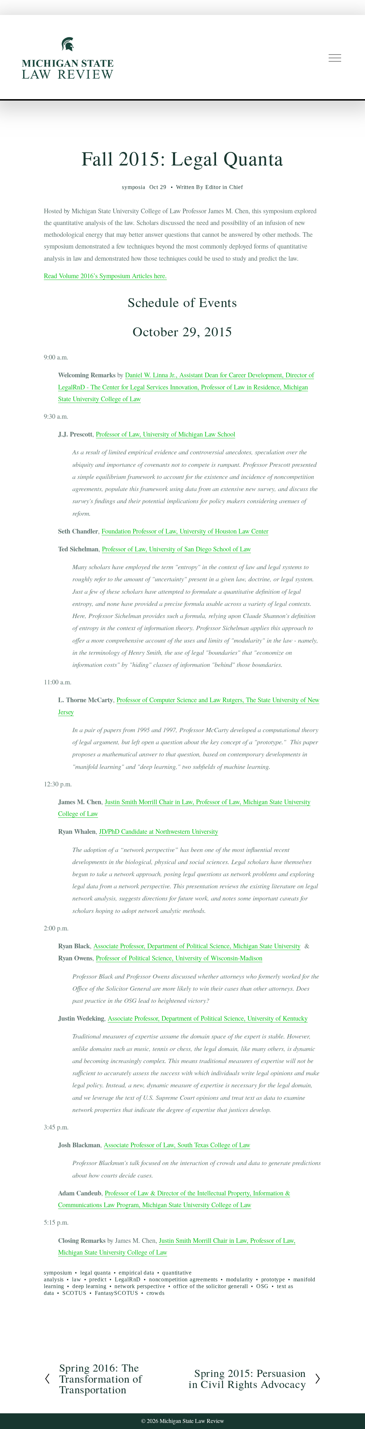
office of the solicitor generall (210, 1286)
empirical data (136, 1273)
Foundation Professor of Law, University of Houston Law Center (185, 531)
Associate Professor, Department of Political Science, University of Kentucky (208, 1018)
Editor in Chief (224, 187)
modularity (239, 1279)
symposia (133, 187)
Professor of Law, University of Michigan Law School (165, 434)
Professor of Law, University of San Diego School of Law (176, 549)
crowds (155, 1293)
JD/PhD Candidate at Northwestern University (158, 831)
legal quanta (95, 1273)
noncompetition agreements (183, 1279)
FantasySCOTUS (116, 1293)
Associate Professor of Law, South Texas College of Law (177, 1144)
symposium (58, 1273)
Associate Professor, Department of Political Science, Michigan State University (196, 945)
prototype (273, 1279)
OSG (262, 1286)
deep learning (89, 1286)
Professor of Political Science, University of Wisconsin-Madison (179, 958)
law (76, 1279)
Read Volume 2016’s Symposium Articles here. (105, 275)
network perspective (139, 1286)
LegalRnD (128, 1279)
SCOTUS (74, 1293)
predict (98, 1279)
